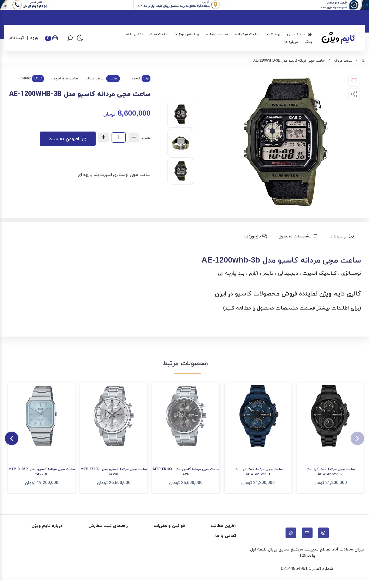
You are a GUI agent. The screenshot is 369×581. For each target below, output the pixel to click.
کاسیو (136, 78)
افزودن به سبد (65, 139)
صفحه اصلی (297, 34)
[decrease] (133, 137)
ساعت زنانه (218, 34)
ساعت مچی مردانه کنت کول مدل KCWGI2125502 (330, 472)
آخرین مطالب (223, 526)
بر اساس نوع (189, 34)
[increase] (103, 137)
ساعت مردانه (248, 34)
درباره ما (291, 42)
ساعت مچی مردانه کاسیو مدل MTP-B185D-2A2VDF (41, 472)
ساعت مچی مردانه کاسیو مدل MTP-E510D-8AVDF (186, 472)
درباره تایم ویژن (46, 526)
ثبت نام (16, 38)
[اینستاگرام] (323, 533)
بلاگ (308, 42)
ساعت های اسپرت (64, 78)
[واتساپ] (291, 533)
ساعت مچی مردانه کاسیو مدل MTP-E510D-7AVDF (113, 472)
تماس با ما (134, 34)
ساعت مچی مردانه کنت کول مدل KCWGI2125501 (258, 472)
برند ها (275, 34)
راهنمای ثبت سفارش (108, 526)
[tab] (342, 236)
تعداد (145, 137)
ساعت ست (159, 34)
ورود (34, 38)
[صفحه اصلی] (363, 60)
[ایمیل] (307, 533)
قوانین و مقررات (169, 526)
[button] (357, 438)
